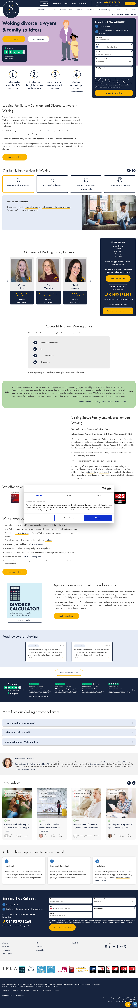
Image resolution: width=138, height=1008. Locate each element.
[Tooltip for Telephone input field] (131, 44)
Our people (57, 3)
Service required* (101, 59)
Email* (113, 51)
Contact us (130, 4)
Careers (73, 3)
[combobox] (99, 46)
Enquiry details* (113, 68)
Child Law (79, 10)
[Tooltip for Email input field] (131, 51)
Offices (133, 10)
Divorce (53, 10)
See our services (13, 39)
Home (122, 14)
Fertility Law (91, 10)
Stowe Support (82, 3)
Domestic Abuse (121, 10)
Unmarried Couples (105, 10)
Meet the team (38, 39)
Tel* (113, 44)
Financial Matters (66, 10)
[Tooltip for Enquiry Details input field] (131, 67)
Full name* (99, 37)
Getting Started (42, 10)
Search (45, 3)
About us (65, 3)
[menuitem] (42, 10)
